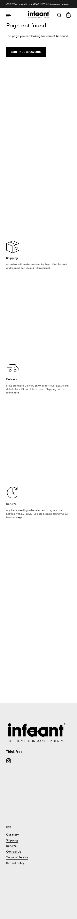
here (16, 392)
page (19, 517)
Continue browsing (26, 52)
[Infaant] (38, 15)
